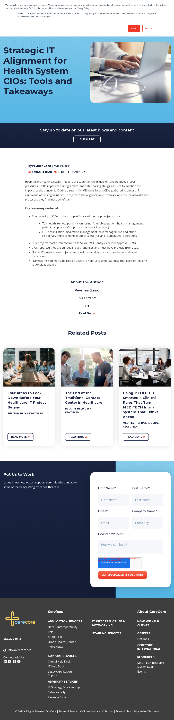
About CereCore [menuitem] (151, 612)
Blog (24, 413)
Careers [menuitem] (143, 633)
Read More (19, 436)
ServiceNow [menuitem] (55, 647)
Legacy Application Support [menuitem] (60, 673)
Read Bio (85, 313)
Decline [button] (148, 28)
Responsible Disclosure (146, 711)
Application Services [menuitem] (65, 621)
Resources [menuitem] (146, 657)
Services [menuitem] (55, 612)
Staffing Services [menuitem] (106, 633)
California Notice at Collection (96, 711)
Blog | (63, 172)
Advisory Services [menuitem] (63, 681)
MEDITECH (129, 422)
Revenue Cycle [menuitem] (57, 697)
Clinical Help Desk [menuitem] (59, 661)
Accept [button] (134, 28)
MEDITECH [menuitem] (55, 637)
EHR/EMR (13, 413)
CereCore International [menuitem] (149, 647)
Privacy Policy (123, 711)
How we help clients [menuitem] (148, 623)
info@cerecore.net (19, 650)
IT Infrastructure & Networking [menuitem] (108, 623)
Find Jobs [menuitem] (143, 639)
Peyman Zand (41, 166)
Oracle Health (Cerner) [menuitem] (62, 642)
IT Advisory (76, 172)
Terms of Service (68, 711)
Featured (36, 413)
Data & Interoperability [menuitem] (62, 627)
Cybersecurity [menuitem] (56, 692)
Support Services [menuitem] (62, 656)
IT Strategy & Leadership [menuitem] (64, 687)
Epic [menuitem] (50, 632)
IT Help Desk (82, 408)
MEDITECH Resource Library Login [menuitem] (150, 664)
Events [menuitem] (141, 671)
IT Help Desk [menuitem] (56, 666)
